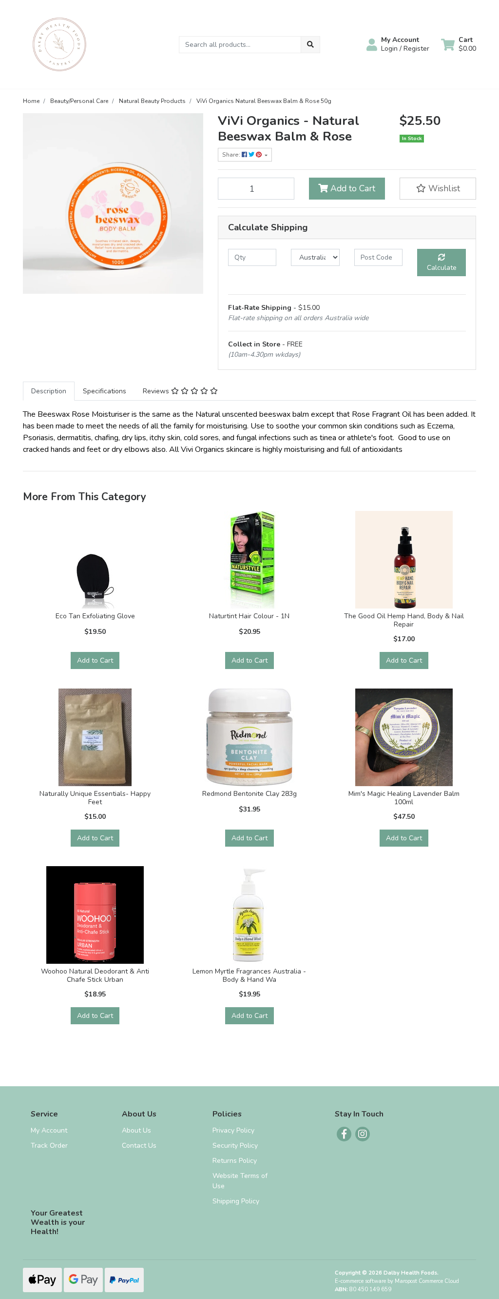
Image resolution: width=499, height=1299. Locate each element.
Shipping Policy (235, 1201)
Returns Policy (234, 1160)
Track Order (49, 1145)
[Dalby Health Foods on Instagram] (362, 1134)
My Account (49, 1130)
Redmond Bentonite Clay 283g (249, 793)
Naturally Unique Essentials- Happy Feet (95, 798)
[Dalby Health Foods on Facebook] (344, 1134)
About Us (136, 1130)
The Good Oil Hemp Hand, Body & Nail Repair (404, 620)
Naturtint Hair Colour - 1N (249, 616)
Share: (232, 155)
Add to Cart (351, 188)
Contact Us (139, 1145)
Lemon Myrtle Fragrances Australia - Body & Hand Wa (249, 975)
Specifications (104, 391)
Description (48, 391)
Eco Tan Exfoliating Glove (95, 616)
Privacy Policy (233, 1130)
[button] (397, 44)
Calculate (442, 267)
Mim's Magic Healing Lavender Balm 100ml (404, 798)
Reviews (157, 391)
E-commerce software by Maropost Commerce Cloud (397, 1281)
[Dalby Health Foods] (59, 43)
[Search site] (310, 44)
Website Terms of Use (240, 1181)
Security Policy (235, 1145)
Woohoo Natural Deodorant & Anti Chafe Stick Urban (95, 975)
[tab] (49, 391)
